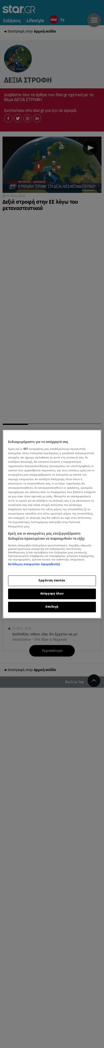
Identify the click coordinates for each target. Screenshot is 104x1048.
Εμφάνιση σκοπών (52, 580)
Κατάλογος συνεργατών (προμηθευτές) (34, 564)
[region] (52, 524)
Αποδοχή (52, 606)
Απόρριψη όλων (52, 593)
